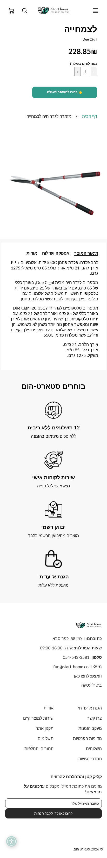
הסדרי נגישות (90, 758)
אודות (31, 252)
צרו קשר (94, 717)
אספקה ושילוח (55, 252)
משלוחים (94, 748)
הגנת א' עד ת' (90, 707)
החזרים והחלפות (39, 748)
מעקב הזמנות (90, 728)
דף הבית (89, 116)
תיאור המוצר (86, 252)
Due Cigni (90, 39)
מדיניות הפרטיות (87, 738)
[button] (64, 92)
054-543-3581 (76, 657)
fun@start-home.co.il (72, 666)
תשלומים (46, 738)
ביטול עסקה (91, 684)
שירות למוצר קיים (38, 717)
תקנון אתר (45, 728)
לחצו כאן (81, 675)
